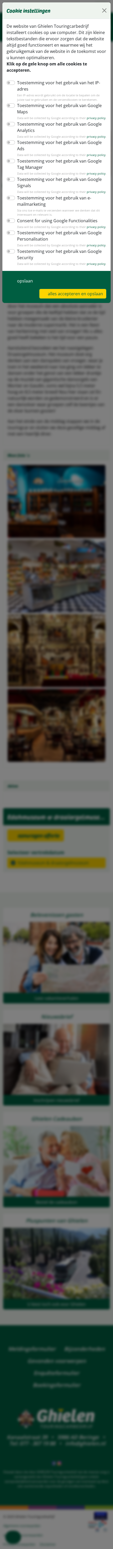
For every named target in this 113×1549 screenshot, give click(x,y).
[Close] (104, 10)
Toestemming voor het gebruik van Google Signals (59, 182)
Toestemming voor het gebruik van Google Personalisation (59, 236)
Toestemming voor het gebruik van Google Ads (59, 146)
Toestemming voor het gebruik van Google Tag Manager (59, 164)
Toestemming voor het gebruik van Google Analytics (59, 127)
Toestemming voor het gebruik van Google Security (59, 254)
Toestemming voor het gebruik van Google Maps (59, 109)
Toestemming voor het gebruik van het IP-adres (58, 86)
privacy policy (96, 118)
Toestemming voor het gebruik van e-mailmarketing (54, 201)
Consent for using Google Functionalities (57, 221)
